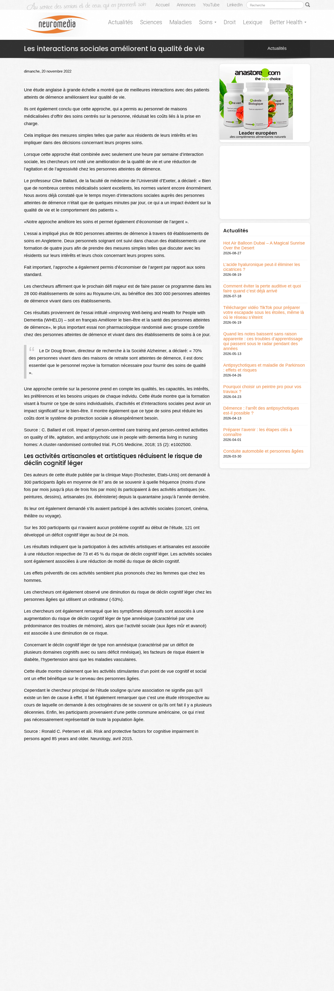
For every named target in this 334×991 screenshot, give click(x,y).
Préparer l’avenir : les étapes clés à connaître (257, 432)
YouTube (211, 4)
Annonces (186, 4)
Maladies (180, 22)
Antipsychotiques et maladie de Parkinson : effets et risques (264, 368)
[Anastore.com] (256, 102)
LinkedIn (235, 4)
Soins (206, 22)
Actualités (120, 22)
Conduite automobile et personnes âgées (263, 451)
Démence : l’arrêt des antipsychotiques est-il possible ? (261, 411)
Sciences (151, 22)
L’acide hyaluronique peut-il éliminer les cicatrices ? (261, 267)
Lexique (252, 22)
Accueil (162, 4)
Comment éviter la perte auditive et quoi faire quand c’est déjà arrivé (262, 288)
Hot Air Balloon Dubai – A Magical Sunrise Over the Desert (264, 245)
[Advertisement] (265, 182)
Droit (230, 22)
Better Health (287, 22)
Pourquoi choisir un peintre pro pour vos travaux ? (262, 389)
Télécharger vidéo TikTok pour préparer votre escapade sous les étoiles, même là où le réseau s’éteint (263, 312)
